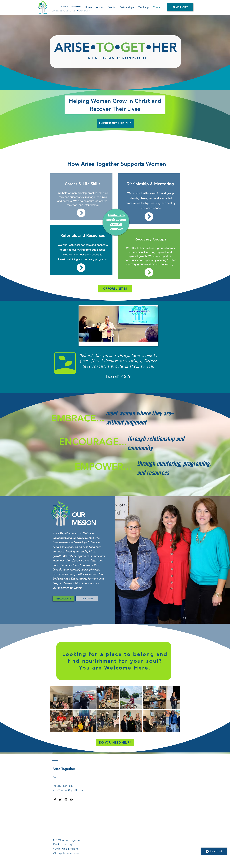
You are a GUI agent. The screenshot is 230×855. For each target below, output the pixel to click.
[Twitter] (60, 799)
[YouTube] (71, 799)
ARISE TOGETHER (71, 6)
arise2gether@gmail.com (67, 790)
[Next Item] (175, 709)
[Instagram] (65, 799)
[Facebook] (55, 799)
